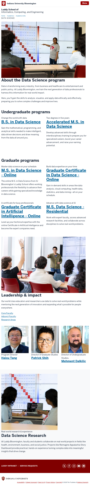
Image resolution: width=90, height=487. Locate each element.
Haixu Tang (9, 358)
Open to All (41, 482)
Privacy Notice (50, 482)
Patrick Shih (40, 358)
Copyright (59, 482)
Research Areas (8, 319)
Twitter (64, 466)
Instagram (74, 466)
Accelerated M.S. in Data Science (65, 124)
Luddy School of (22, 10)
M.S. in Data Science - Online (21, 172)
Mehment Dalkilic (73, 361)
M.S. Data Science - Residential (65, 209)
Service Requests (29, 466)
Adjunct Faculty (8, 316)
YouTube (79, 466)
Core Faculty (7, 313)
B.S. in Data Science (21, 121)
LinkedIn (84, 466)
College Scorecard (31, 482)
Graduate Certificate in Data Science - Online (66, 175)
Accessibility (21, 482)
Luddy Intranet (9, 466)
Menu (84, 3)
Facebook (69, 466)
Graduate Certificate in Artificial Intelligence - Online (21, 211)
